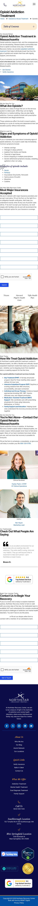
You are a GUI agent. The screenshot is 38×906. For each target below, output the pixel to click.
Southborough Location (19, 819)
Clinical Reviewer (19, 480)
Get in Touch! (6, 678)
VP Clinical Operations (19, 486)
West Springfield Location (19, 834)
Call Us (19, 806)
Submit (4, 285)
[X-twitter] (12, 725)
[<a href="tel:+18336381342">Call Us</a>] (19, 802)
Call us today (4, 616)
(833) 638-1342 (19, 809)
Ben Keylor (19, 523)
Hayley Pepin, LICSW (19, 484)
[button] (34, 26)
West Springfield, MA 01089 (19, 839)
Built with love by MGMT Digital (19, 900)
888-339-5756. (25, 443)
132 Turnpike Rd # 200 (12, 822)
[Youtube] (31, 725)
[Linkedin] (25, 725)
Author (19, 519)
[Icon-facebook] (6, 725)
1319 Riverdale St (19, 836)
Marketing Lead (19, 525)
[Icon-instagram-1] (19, 725)
